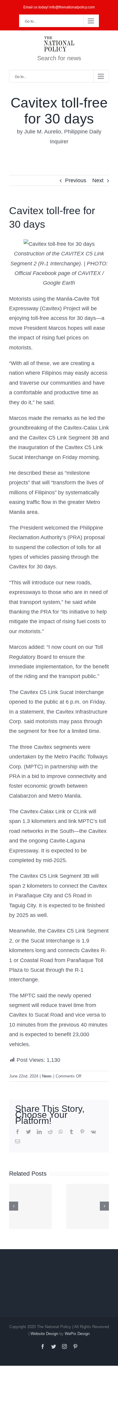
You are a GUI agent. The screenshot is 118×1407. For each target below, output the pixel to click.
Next (97, 180)
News (47, 1076)
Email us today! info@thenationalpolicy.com (59, 7)
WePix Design (77, 1333)
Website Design (44, 1333)
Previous (75, 180)
